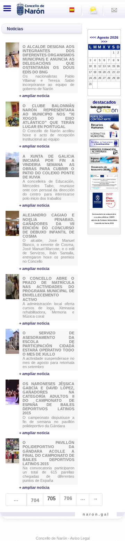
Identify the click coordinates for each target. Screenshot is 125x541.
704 (35, 500)
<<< (93, 37)
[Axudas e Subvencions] (104, 143)
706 (68, 498)
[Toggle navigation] (7, 8)
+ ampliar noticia (34, 96)
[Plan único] (104, 201)
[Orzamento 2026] (104, 168)
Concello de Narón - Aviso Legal (63, 538)
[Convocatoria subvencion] (104, 219)
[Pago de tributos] (104, 160)
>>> (104, 41)
